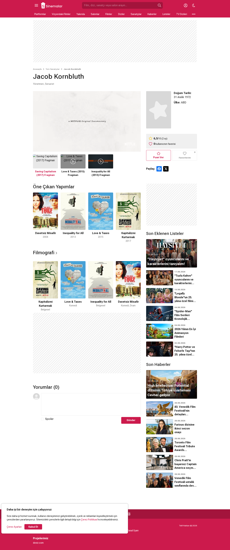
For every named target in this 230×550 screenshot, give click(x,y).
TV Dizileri (181, 14)
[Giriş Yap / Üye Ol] (185, 5)
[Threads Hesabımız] (129, 514)
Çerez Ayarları (14, 526)
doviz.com (38, 542)
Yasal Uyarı (133, 530)
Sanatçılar (136, 14)
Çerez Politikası (89, 519)
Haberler (152, 14)
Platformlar (40, 14)
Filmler (108, 14)
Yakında (80, 14)
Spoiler (49, 419)
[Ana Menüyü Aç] (36, 5)
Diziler (121, 14)
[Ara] (159, 5)
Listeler (166, 14)
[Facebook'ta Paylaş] (159, 169)
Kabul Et (33, 526)
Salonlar (95, 14)
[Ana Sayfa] (52, 5)
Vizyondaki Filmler (61, 14)
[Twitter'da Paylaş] (166, 169)
